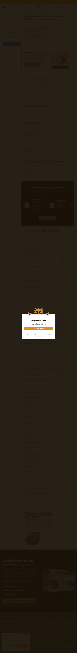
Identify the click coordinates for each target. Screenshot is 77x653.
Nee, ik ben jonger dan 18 (38, 331)
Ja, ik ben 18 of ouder (38, 328)
